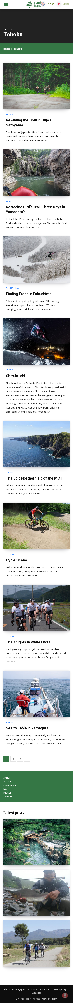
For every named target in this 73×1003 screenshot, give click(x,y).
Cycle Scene (16, 560)
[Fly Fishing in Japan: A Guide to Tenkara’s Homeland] (36, 893)
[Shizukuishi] (36, 341)
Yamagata (9, 797)
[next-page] (27, 759)
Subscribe (36, 992)
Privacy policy (59, 989)
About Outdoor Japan (14, 989)
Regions (7, 48)
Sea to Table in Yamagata (27, 728)
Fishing (10, 723)
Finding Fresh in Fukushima (28, 294)
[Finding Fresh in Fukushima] (36, 259)
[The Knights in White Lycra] (36, 608)
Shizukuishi (15, 376)
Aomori (7, 782)
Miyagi (7, 793)
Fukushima (12, 288)
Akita (6, 778)
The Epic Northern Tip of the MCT (34, 478)
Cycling (11, 555)
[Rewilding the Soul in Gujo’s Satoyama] (36, 86)
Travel (10, 115)
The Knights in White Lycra (28, 642)
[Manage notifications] (65, 995)
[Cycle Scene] (36, 526)
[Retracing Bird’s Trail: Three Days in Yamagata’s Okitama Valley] (36, 172)
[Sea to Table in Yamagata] (36, 694)
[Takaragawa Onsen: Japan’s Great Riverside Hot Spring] (36, 842)
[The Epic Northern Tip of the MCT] (36, 444)
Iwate (9, 370)
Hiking (10, 473)
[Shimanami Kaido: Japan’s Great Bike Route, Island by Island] (36, 943)
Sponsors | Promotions (39, 989)
